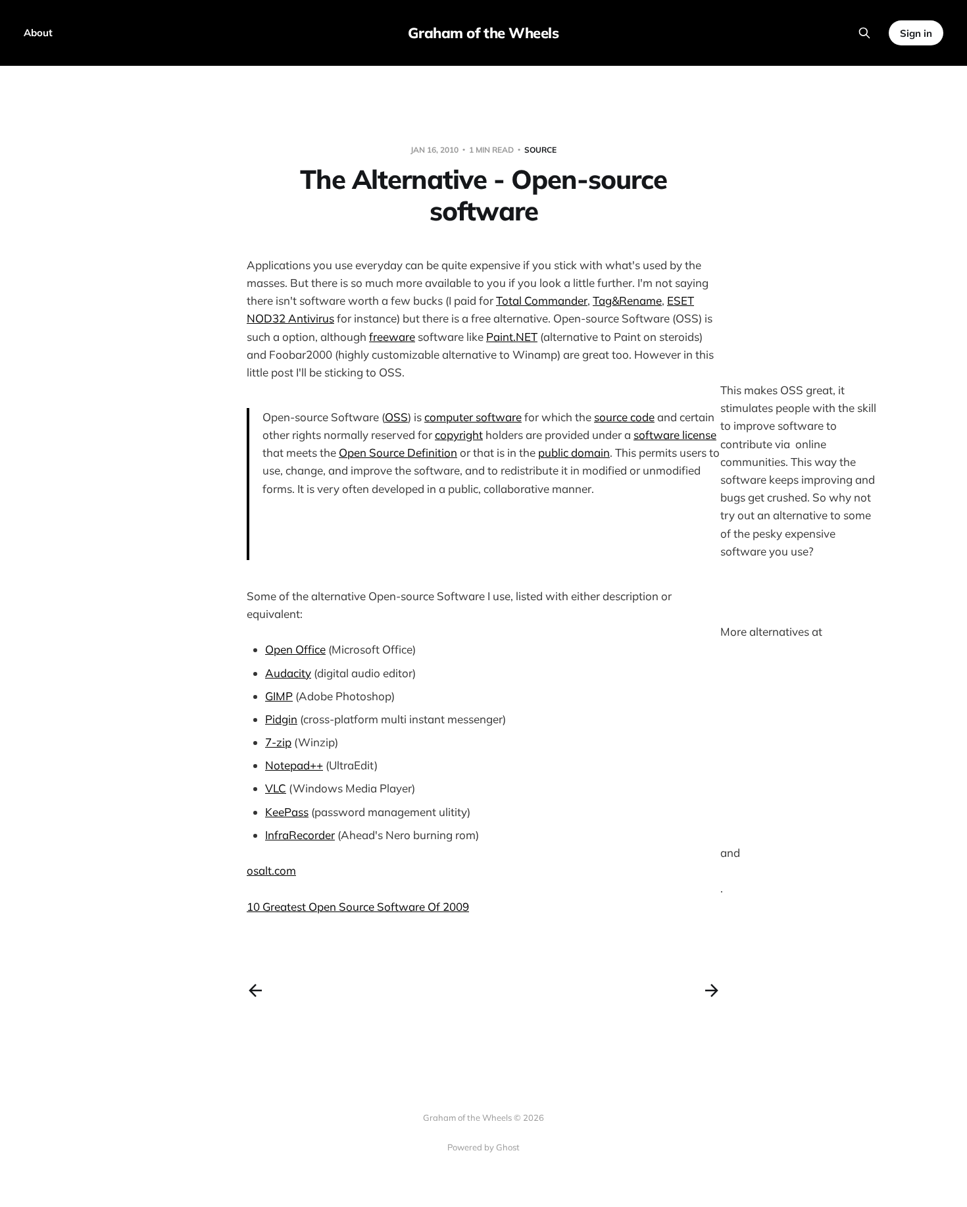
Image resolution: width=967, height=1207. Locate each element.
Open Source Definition (398, 452)
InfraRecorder (300, 835)
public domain (574, 452)
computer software (473, 417)
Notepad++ (294, 765)
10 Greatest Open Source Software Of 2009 (358, 906)
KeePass (287, 812)
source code (624, 417)
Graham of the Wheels (483, 33)
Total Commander (541, 300)
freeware (392, 337)
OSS (396, 417)
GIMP (279, 696)
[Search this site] (864, 33)
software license (674, 435)
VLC (275, 788)
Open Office (295, 649)
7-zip (278, 742)
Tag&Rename (627, 300)
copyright (459, 435)
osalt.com (271, 870)
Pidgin (281, 719)
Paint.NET (511, 337)
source (540, 150)
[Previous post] (255, 990)
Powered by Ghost (483, 1147)
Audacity (288, 673)
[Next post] (711, 990)
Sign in (916, 33)
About (38, 32)
